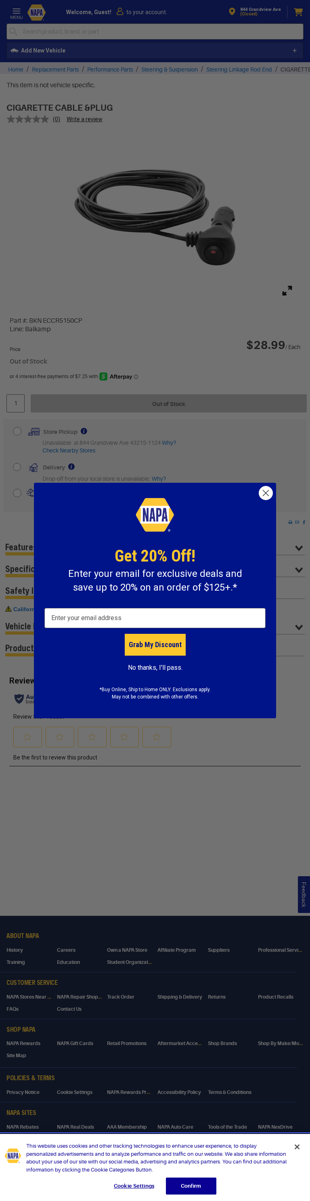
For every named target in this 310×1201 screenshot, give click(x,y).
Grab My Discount (155, 644)
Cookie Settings (134, 1186)
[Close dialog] (266, 493)
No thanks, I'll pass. (155, 667)
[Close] (297, 1147)
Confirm (191, 1186)
